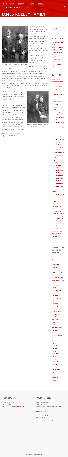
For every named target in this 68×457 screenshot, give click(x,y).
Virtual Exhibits (56, 239)
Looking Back (55, 228)
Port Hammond (60, 127)
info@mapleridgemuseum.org (15, 406)
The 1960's (59, 186)
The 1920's (59, 175)
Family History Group (58, 194)
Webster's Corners (57, 375)
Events (31, 4)
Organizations (58, 152)
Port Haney (59, 132)
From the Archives (57, 206)
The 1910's (59, 173)
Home (5, 4)
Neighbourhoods (58, 107)
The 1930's (59, 178)
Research (41, 4)
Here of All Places (57, 52)
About (11, 4)
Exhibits (21, 4)
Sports (56, 160)
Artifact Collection (57, 79)
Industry (56, 104)
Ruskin (57, 137)
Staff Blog (54, 236)
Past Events (55, 233)
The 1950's (59, 183)
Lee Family (6, 137)
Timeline (56, 162)
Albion (57, 112)
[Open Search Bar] (64, 7)
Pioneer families (58, 155)
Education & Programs (12, 7)
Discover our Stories (8, 133)
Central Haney (60, 117)
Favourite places (58, 97)
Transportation (58, 189)
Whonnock (17, 133)
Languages (55, 211)
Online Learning (56, 231)
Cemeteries (57, 89)
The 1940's (59, 181)
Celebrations (57, 86)
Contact (28, 7)
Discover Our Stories (58, 280)
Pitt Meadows (60, 122)
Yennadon (58, 150)
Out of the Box (60, 223)
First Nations (57, 101)
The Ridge (58, 139)
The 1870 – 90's (56, 346)
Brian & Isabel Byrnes (9, 135)
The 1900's (59, 170)
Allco (57, 114)
